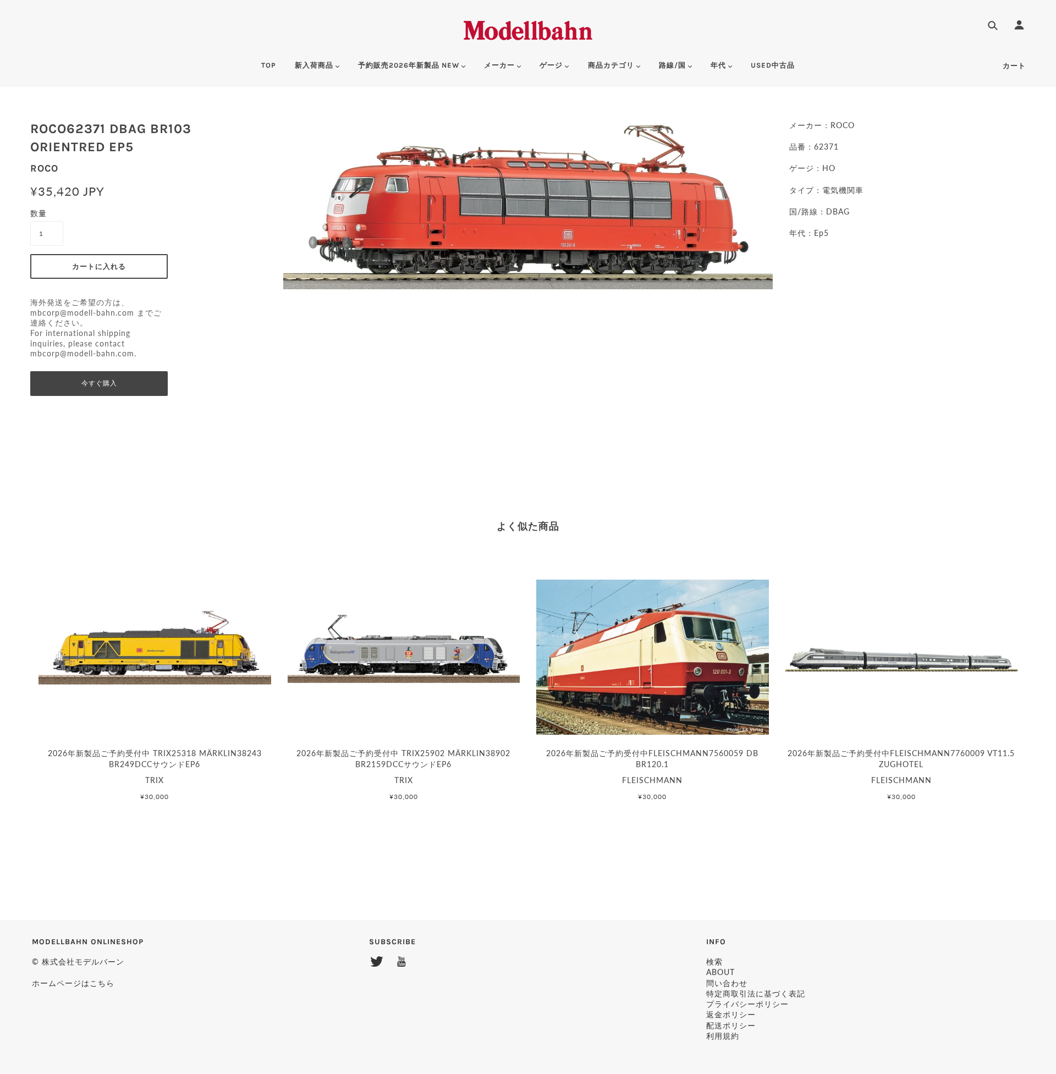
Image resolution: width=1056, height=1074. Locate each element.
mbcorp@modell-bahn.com (82, 313)
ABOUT (720, 972)
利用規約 (722, 1035)
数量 (38, 213)
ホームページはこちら (73, 983)
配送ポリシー (731, 1025)
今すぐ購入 (99, 383)
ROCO (44, 168)
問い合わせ (726, 983)
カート (1014, 66)
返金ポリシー (731, 1014)
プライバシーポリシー (747, 1004)
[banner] (528, 28)
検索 (714, 961)
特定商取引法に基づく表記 (755, 993)
